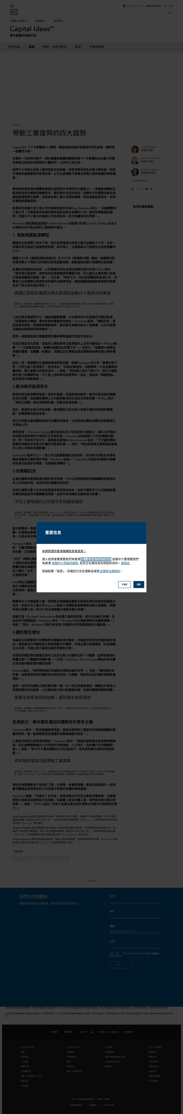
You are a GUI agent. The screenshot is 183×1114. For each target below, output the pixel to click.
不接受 (124, 584)
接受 (139, 584)
